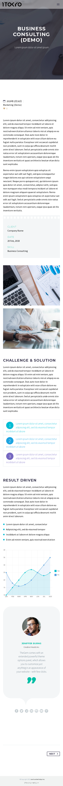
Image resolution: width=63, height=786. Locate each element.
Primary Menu (58, 4)
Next (52, 754)
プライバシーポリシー (31, 783)
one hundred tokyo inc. (38, 779)
